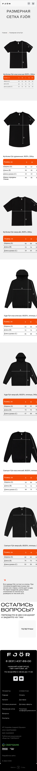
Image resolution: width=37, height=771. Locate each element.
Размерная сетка (8, 709)
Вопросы (5, 713)
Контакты (5, 718)
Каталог (5, 700)
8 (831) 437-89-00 (18, 661)
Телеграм (27, 629)
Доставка (22, 700)
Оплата (22, 695)
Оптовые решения (9, 704)
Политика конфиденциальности (27, 709)
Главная (4, 32)
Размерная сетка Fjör (16, 32)
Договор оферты (25, 704)
